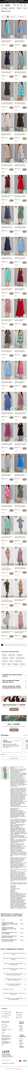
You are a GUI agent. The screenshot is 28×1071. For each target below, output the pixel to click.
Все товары (4, 1027)
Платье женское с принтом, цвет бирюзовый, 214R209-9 (9, 936)
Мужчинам (12, 8)
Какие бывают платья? (8, 989)
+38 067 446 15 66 (7, 1011)
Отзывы (3, 1032)
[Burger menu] (2, 5)
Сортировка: (21, 16)
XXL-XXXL (8, 638)
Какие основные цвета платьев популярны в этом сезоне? (13, 969)
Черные (4, 654)
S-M (7, 575)
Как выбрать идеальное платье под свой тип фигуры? (13, 959)
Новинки (19, 8)
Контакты (21, 1038)
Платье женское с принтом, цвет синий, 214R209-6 (9, 933)
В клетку (12, 658)
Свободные (15, 664)
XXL (15, 295)
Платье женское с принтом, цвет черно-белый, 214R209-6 (9, 940)
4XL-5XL (3, 295)
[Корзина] (21, 5)
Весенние (5, 661)
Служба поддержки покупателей (21, 1046)
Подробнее (14, 709)
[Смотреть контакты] (14, 5)
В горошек (19, 654)
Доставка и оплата (21, 1043)
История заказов (21, 1029)
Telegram (20, 1015)
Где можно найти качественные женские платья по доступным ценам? (13, 974)
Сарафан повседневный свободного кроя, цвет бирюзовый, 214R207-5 (10, 924)
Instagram (20, 1014)
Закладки (21, 1030)
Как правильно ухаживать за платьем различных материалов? (13, 979)
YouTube (20, 1017)
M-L (18, 543)
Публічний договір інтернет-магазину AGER (7, 1036)
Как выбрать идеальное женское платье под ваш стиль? (13, 994)
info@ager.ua (6, 1016)
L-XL (15, 543)
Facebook (20, 1012)
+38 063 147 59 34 (7, 1015)
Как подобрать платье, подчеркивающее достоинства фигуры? (13, 999)
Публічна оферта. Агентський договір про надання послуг (6, 1042)
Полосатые (5, 658)
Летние (11, 661)
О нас (3, 1033)
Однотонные (12, 654)
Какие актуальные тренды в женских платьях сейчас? (13, 954)
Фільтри (12, 16)
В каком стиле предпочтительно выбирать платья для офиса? (13, 964)
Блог (3, 1045)
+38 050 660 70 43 (7, 1013)
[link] (11, 745)
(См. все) (25, 735)
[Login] (18, 5)
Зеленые (22, 664)
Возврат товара (21, 1041)
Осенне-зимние (20, 658)
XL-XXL (21, 543)
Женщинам (4, 8)
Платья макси (18, 661)
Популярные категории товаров (6, 1030)
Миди (9, 664)
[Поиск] (24, 5)
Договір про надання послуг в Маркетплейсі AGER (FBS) (6, 1039)
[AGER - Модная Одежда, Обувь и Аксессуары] (7, 5)
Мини (4, 664)
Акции (25, 8)
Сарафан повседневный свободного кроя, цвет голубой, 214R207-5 (9, 928)
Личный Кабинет (21, 1026)
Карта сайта (4, 1024)
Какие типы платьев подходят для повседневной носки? (14, 984)
